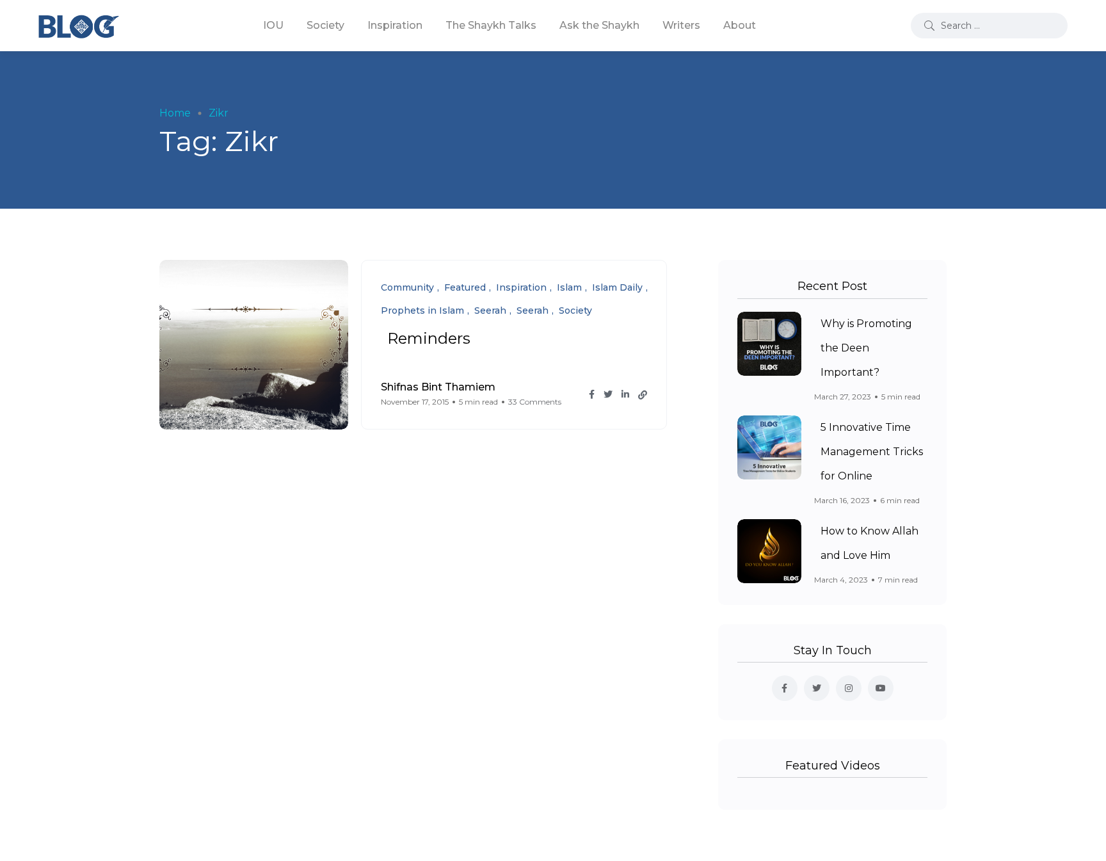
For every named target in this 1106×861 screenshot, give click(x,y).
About (739, 25)
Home (175, 113)
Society (325, 25)
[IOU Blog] (78, 25)
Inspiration (394, 25)
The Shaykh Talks (490, 25)
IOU (273, 25)
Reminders (428, 338)
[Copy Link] (642, 395)
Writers (681, 25)
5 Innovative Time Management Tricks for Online (872, 451)
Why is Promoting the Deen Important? (866, 348)
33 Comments (534, 401)
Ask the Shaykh (599, 25)
